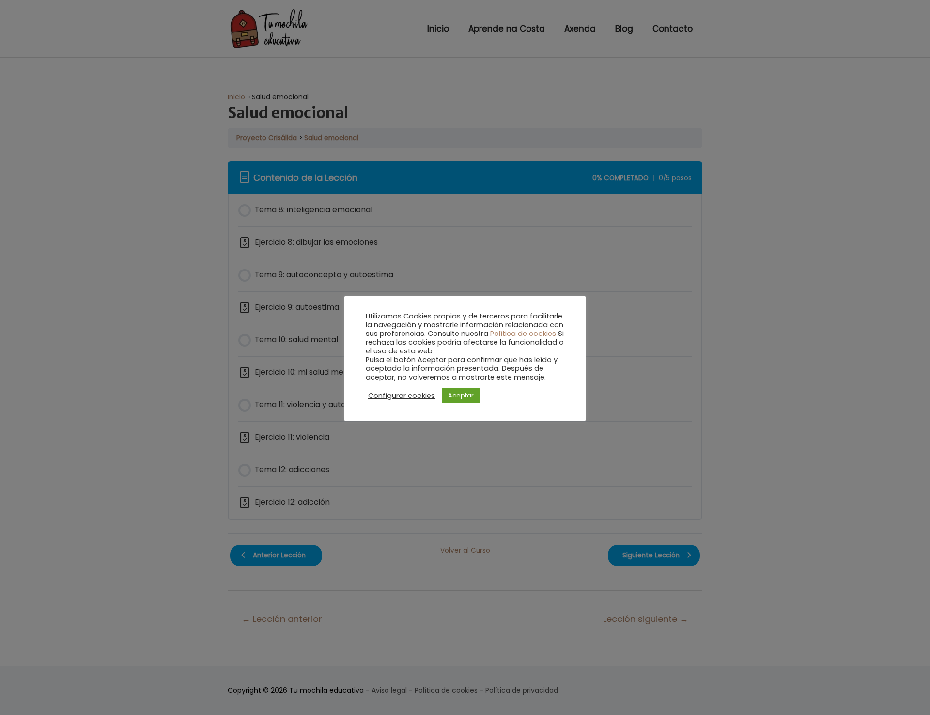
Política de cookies (523, 333)
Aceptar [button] (461, 395)
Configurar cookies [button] (401, 395)
